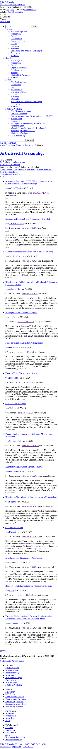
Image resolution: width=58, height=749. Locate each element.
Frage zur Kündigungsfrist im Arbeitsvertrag (24, 343)
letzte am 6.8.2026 (29, 228)
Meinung (14, 72)
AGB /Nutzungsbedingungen (15, 736)
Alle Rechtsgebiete (19, 31)
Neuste (3, 172)
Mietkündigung (17, 126)
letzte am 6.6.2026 (29, 628)
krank (23, 169)
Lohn (15, 169)
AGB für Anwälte (38, 744)
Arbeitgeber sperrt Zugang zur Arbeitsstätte (23, 558)
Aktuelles (9, 718)
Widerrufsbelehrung (13, 740)
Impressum (15, 121)
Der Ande (13, 347)
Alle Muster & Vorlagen (21, 111)
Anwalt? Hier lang (8, 143)
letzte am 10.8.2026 (36, 193)
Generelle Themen (19, 41)
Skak (11, 408)
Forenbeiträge (30, 9)
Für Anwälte (28, 747)
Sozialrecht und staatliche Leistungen (26, 51)
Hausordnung (16, 118)
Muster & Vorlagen (13, 109)
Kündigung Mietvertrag (15, 704)
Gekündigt (34, 153)
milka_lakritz (14, 289)
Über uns (9, 727)
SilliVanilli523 (15, 441)
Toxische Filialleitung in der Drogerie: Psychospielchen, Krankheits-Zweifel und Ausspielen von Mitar (29, 617)
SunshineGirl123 (16, 256)
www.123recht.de (7, 145)
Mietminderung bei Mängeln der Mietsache (29, 128)
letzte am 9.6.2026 (29, 567)
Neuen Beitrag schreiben (10, 174)
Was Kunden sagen (13, 677)
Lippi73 (12, 502)
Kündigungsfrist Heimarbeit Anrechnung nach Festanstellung (31, 497)
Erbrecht (14, 36)
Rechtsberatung (12, 673)
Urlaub (3, 169)
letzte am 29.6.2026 (30, 445)
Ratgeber (10, 9)
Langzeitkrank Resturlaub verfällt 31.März (23, 467)
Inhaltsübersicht (12, 668)
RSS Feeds (10, 694)
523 (4, 177)
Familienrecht (16, 39)
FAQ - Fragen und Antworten (12, 162)
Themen (8, 29)
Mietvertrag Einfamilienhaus (23, 130)
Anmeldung (10, 713)
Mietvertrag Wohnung (20, 133)
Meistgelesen (12, 172)
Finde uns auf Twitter (14, 697)
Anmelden (9, 675)
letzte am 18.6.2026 (30, 537)
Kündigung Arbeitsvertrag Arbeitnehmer (28, 123)
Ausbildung (32, 169)
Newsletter (10, 692)
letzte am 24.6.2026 (30, 476)
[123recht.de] (12, 4)
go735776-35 (15, 188)
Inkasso (14, 43)
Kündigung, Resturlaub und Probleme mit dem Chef (27, 219)
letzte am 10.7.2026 (26, 352)
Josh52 (12, 317)
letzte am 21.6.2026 (30, 506)
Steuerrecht (15, 53)
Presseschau (10, 680)
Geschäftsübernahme (14, 527)
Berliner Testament (19, 114)
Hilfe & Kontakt (7, 2)
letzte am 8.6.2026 (25, 595)
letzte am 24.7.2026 (26, 321)
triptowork (13, 623)
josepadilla (13, 378)
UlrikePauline (15, 471)
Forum (8, 80)
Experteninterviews (19, 68)
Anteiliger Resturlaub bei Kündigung (21, 312)
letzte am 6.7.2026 (25, 413)
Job (19, 169)
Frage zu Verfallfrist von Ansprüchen (21, 373)
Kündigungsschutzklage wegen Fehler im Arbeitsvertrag (29, 252)
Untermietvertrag (18, 135)
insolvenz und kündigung (16, 403)
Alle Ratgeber (17, 60)
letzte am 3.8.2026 (29, 261)
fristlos (9, 169)
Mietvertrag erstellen (14, 706)
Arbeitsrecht (16, 34)
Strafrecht (15, 55)
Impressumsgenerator (14, 701)
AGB (7, 720)
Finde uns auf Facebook (15, 699)
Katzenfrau (14, 532)
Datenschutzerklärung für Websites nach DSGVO (32, 116)
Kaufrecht (15, 46)
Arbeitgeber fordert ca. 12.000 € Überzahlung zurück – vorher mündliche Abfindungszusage (28, 182)
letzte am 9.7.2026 (23, 382)
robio (11, 590)
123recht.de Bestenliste (10, 164)
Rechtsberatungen (15, 12)
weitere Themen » (44, 169)
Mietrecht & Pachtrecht (20, 75)
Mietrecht (15, 48)
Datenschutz (10, 732)
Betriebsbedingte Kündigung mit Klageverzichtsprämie (28, 586)
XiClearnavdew (16, 223)
